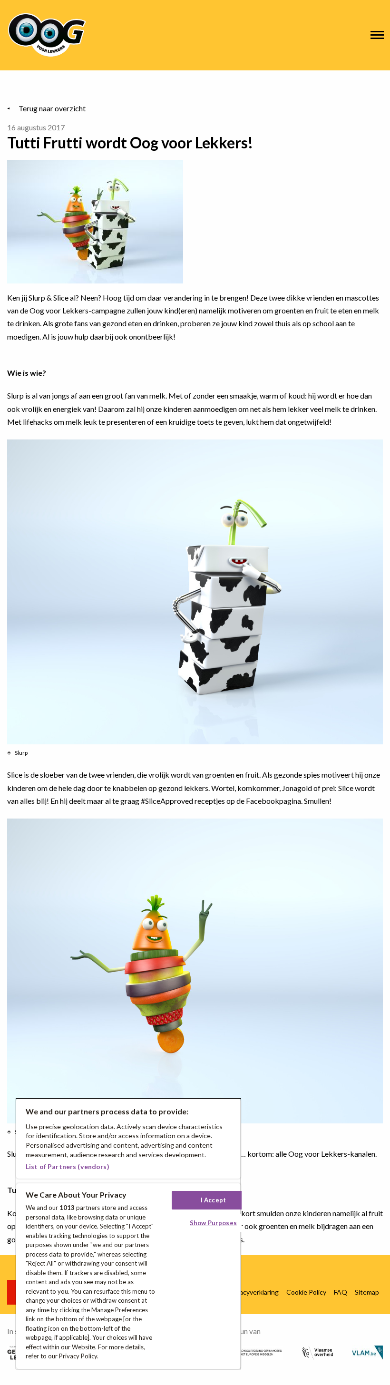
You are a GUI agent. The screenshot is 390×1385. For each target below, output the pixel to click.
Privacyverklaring (253, 1292)
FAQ (340, 1292)
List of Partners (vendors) (67, 1166)
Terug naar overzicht (52, 108)
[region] (128, 1234)
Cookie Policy (306, 1292)
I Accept (213, 1200)
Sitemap (367, 1292)
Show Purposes (213, 1223)
